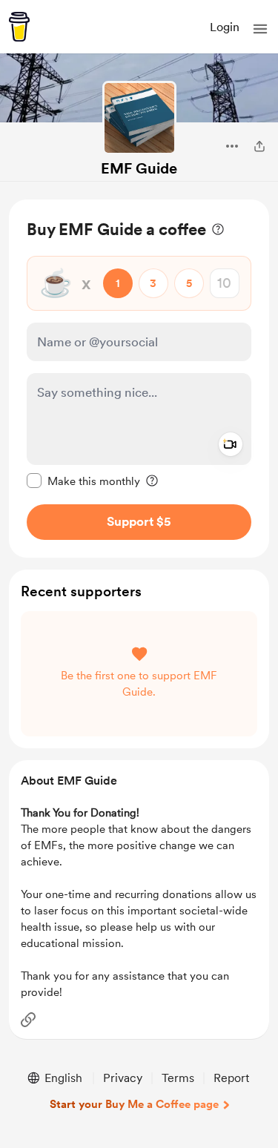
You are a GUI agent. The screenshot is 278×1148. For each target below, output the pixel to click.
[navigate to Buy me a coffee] (19, 27)
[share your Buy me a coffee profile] (259, 146)
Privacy (122, 1078)
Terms (178, 1078)
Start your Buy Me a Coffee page (134, 1104)
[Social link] (28, 1019)
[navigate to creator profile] (139, 118)
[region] (139, 378)
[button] (260, 29)
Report (231, 1078)
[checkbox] (83, 480)
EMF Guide (139, 168)
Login (224, 27)
